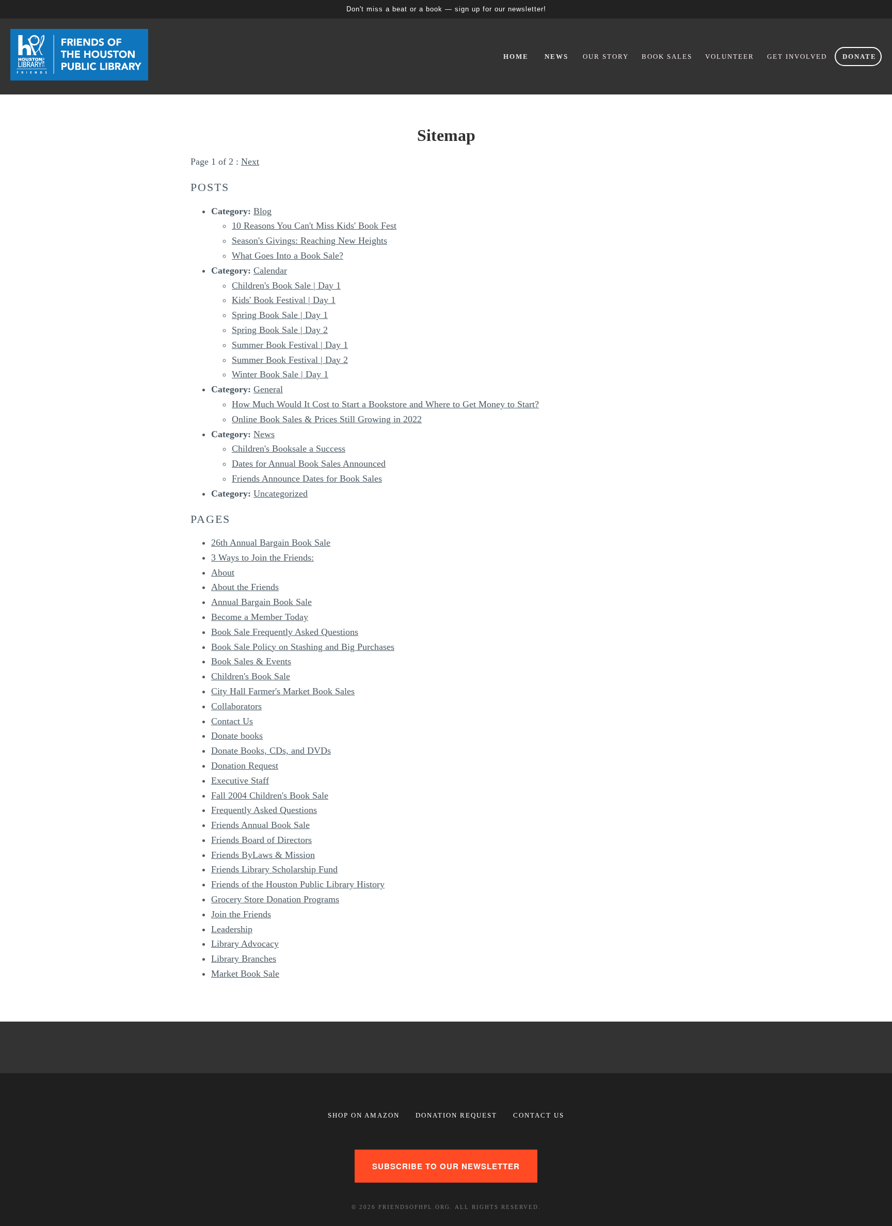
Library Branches (243, 958)
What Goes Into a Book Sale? (287, 255)
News (556, 56)
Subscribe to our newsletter (446, 1166)
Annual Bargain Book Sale (261, 602)
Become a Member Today (259, 617)
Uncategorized (280, 493)
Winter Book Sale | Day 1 (280, 374)
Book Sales (667, 56)
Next (250, 161)
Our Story (606, 56)
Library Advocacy (245, 943)
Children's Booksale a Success (288, 448)
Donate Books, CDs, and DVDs (271, 750)
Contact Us (232, 721)
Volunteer (729, 56)
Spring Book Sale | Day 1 (280, 315)
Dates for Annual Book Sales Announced (309, 463)
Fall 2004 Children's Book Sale (269, 795)
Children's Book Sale (250, 676)
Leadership (231, 929)
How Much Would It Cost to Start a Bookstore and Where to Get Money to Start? (385, 404)
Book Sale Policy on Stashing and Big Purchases (302, 647)
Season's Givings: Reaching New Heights (309, 240)
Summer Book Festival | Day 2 (290, 360)
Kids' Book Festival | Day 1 (284, 300)
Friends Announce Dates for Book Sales (307, 478)
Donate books (237, 735)
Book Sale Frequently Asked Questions (284, 632)
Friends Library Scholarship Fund (274, 869)
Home (516, 56)
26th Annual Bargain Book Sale (270, 542)
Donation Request (244, 765)
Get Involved (797, 56)
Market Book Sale (245, 973)
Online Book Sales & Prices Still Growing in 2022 (327, 419)
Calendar (270, 270)
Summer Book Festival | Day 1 (290, 345)
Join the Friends (241, 914)
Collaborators (236, 706)
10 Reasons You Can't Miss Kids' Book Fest (314, 225)
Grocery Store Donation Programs (275, 899)
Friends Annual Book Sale (260, 825)
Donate (859, 56)
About (222, 572)
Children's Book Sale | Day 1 (286, 285)
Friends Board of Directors (261, 840)
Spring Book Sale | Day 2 (280, 330)
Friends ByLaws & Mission (263, 855)
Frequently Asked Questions (264, 810)
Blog (262, 211)
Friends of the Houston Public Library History (298, 884)
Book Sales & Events (251, 661)
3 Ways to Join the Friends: (262, 557)
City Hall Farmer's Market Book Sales (283, 691)
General (268, 389)
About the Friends (245, 587)
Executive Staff (240, 780)
